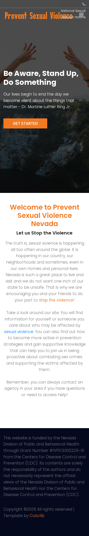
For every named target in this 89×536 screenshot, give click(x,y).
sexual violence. (19, 331)
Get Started (25, 123)
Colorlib (37, 515)
